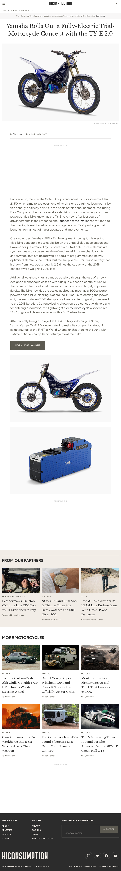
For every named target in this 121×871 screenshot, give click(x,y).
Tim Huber (17, 134)
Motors (14, 10)
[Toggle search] (117, 3)
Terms (35, 834)
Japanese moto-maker (73, 220)
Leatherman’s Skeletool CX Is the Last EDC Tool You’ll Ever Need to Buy (19, 605)
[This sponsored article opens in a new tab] (21, 580)
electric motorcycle (77, 308)
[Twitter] (97, 855)
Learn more (100, 16)
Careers (6, 839)
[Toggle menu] (3, 3)
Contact (6, 834)
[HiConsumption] (60, 3)
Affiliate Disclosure (42, 839)
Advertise (7, 830)
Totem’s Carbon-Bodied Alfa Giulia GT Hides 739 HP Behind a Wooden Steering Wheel (20, 685)
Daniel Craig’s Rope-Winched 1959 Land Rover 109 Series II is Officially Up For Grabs (58, 685)
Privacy (36, 826)
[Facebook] (106, 855)
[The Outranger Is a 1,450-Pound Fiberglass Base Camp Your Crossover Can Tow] (60, 716)
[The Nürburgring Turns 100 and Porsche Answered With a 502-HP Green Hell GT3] (100, 716)
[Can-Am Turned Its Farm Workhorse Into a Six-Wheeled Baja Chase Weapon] (21, 716)
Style (84, 596)
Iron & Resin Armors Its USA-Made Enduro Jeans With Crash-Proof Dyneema (99, 607)
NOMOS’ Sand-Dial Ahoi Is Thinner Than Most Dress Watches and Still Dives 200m (59, 607)
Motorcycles (27, 10)
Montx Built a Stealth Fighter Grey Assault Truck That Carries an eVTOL (97, 685)
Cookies (36, 830)
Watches (46, 596)
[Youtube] (115, 855)
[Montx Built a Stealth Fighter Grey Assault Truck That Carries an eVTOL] (100, 657)
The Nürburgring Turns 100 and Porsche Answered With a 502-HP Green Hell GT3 (99, 744)
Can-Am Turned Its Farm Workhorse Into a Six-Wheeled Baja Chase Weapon (20, 744)
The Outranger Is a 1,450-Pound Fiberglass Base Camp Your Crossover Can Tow (60, 744)
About (5, 826)
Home (4, 10)
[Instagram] (88, 855)
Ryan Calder (10, 697)
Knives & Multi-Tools (13, 596)
